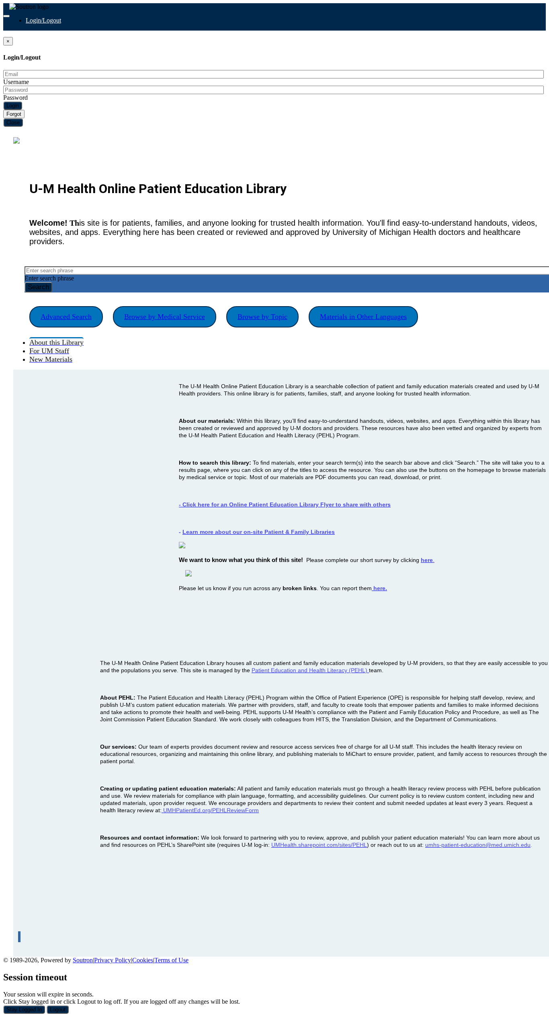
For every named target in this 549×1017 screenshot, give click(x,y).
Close (13, 122)
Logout (58, 1010)
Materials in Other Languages (363, 317)
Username (16, 81)
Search (38, 287)
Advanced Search (66, 317)
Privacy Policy (112, 960)
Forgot (13, 114)
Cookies (142, 960)
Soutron (83, 960)
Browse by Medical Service (164, 317)
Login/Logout (43, 20)
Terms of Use (171, 960)
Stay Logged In (24, 1010)
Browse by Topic (262, 317)
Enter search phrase (49, 278)
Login (12, 106)
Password (15, 97)
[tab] (56, 341)
